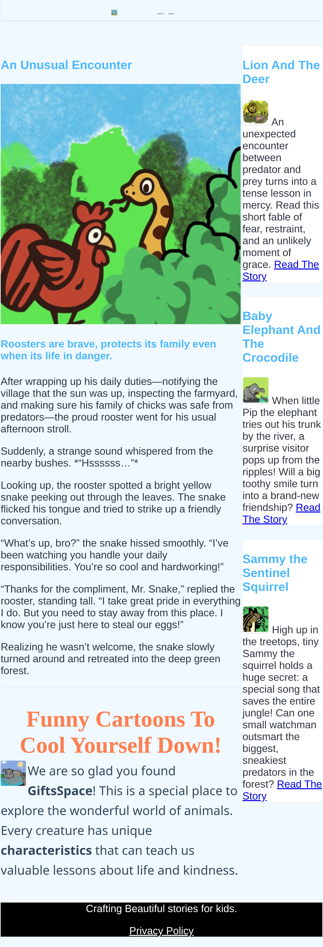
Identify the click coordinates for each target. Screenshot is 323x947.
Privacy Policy (161, 930)
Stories (160, 14)
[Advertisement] (161, 33)
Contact (171, 14)
